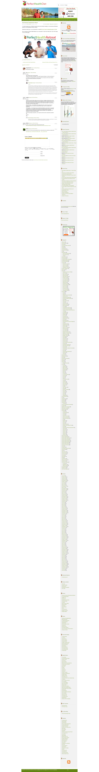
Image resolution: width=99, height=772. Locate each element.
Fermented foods (65, 379)
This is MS (63, 588)
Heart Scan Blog (64, 601)
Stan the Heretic (64, 694)
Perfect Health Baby (65, 436)
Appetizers (64, 366)
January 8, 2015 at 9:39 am (33, 97)
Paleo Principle (64, 435)
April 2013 (63, 532)
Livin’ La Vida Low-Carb (65, 680)
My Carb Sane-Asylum (65, 737)
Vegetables (64, 395)
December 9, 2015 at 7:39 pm (34, 117)
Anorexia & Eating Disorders (67, 298)
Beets (64, 371)
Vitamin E (64, 433)
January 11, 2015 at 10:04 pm (33, 123)
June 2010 (63, 570)
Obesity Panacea (64, 739)
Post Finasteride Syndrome (67, 342)
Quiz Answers (64, 451)
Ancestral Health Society (66, 245)
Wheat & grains (65, 465)
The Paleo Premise (65, 752)
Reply (56, 68)
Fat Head (63, 668)
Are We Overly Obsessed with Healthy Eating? (69, 177)
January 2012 (64, 548)
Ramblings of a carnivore (66, 743)
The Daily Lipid (64, 750)
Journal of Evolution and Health (67, 404)
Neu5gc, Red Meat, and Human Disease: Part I (50, 62)
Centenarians (64, 258)
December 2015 (64, 496)
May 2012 (63, 543)
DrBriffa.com (64, 597)
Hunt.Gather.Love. (65, 676)
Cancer (64, 306)
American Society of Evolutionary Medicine (68, 595)
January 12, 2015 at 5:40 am (32, 128)
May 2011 (63, 557)
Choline (64, 413)
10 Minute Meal (64, 636)
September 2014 (64, 512)
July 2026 (63, 475)
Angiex (63, 246)
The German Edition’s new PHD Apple (68, 185)
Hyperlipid (63, 730)
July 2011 (63, 555)
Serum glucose (65, 254)
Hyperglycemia (65, 323)
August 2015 (64, 501)
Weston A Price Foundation (66, 698)
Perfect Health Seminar (65, 443)
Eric (29, 117)
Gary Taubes (64, 729)
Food (63, 364)
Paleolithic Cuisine (66, 267)
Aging (64, 293)
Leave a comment (54, 24)
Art (62, 251)
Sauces (64, 390)
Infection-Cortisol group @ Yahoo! (67, 731)
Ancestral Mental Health (65, 658)
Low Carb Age (64, 681)
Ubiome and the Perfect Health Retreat (28, 62)
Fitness (63, 361)
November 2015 (64, 497)
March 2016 (64, 493)
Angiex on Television (65, 195)
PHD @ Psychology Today (66, 713)
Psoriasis (64, 343)
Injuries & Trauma (65, 327)
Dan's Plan (63, 269)
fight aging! (63, 728)
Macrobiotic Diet (65, 281)
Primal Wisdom (64, 690)
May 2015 (63, 504)
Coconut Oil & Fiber (66, 374)
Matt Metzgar (64, 735)
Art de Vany (64, 660)
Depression (64, 313)
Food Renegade (64, 640)
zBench (46, 769)
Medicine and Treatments (66, 406)
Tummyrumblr (64, 650)
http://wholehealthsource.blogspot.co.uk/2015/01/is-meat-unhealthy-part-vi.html (38, 125)
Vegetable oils (65, 464)
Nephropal (63, 605)
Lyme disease (65, 330)
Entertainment (64, 356)
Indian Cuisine (65, 266)
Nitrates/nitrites (65, 424)
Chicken (64, 373)
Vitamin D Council (65, 610)
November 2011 (64, 550)
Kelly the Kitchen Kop (65, 643)
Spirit (63, 457)
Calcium (64, 411)
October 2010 (64, 565)
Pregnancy (63, 447)
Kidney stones (65, 328)
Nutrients (63, 410)
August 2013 (64, 527)
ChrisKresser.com (64, 577)
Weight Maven (64, 697)
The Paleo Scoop (64, 706)
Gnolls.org (63, 671)
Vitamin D (64, 432)
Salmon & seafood (66, 389)
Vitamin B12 (65, 429)
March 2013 (64, 533)
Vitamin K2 (64, 434)
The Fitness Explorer (65, 627)
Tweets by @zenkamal (64, 220)
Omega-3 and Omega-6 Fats (67, 425)
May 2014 (63, 517)
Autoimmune (65, 303)
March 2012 (64, 546)
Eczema (64, 319)
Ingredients (63, 402)
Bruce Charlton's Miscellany (66, 723)
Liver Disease (65, 329)
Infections (64, 326)
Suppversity (64, 625)
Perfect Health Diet (66, 284)
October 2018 (64, 481)
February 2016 (64, 494)
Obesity (64, 337)
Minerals (64, 421)
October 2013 (64, 525)
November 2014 (64, 511)
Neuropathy (65, 336)
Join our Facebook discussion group (66, 206)
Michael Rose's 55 (65, 736)
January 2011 (64, 562)
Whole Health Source (65, 753)
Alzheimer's (64, 296)
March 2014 (64, 519)
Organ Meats (65, 383)
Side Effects (64, 456)
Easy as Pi (63, 666)
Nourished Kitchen (65, 644)
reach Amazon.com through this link (67, 90)
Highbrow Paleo (64, 675)
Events (63, 357)
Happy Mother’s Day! (65, 190)
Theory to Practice (65, 629)
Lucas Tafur (64, 734)
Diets (63, 270)
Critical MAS (64, 665)
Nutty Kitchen (64, 645)
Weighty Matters (64, 611)
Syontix (63, 749)
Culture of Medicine (65, 268)
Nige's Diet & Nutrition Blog (66, 687)
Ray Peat (63, 744)
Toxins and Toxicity (65, 462)
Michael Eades (64, 604)
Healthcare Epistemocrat (66, 673)
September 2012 (64, 540)
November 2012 (64, 538)
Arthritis (64, 299)
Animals (63, 247)
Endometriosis (65, 320)
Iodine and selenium (66, 418)
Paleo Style (64, 742)
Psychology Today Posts (66, 448)
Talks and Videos (64, 459)
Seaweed (64, 391)
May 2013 (63, 531)
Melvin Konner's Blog (65, 603)
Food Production (64, 396)
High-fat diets (65, 275)
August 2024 (64, 478)
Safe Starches (65, 387)
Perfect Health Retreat (65, 442)
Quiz (62, 450)
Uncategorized (64, 466)
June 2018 (63, 482)
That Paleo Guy (64, 695)
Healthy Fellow (64, 674)
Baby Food (64, 367)
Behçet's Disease (65, 304)
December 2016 (64, 488)
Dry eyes (64, 315)
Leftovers (64, 381)
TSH (63, 255)
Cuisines (63, 262)
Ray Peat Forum (64, 705)
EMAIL (42, 153)
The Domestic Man (65, 649)
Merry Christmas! (64, 191)
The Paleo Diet (64, 751)
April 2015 (63, 505)
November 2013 (64, 524)
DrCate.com (64, 598)
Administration (64, 243)
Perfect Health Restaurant (66, 441)
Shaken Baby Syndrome (66, 351)
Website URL (43, 155)
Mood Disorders (65, 334)
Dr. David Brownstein (65, 596)
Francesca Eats (64, 641)
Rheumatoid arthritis (66, 345)
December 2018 (64, 480)
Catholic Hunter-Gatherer (66, 664)
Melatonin (64, 420)
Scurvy (64, 350)
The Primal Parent (65, 696)
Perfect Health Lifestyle (65, 439)
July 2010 (63, 569)
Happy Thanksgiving (65, 192)
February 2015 (64, 508)
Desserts (64, 375)
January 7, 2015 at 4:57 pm (35, 67)
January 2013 (64, 535)
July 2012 (63, 542)
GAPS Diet (64, 273)
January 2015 (64, 509)
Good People (64, 398)
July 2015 (63, 502)
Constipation (65, 312)
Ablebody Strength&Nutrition (66, 618)
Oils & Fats (64, 382)
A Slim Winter (64, 657)
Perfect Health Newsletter (66, 440)
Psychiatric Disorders (66, 344)
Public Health (64, 449)
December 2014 (64, 510)
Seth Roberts (64, 746)
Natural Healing (64, 409)
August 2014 (64, 513)
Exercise (63, 359)
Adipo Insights (64, 721)
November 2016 (64, 489)
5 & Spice (63, 637)
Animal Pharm (64, 722)
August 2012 (64, 541)
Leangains (63, 679)
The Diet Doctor (64, 609)
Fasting (63, 360)
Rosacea (64, 346)
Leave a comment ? (26, 64)
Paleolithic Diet (65, 283)
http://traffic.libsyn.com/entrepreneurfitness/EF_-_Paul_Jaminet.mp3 (36, 131)
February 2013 (64, 534)
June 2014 (63, 516)
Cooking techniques (65, 260)
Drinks (64, 376)
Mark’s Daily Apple (65, 683)
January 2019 (64, 479)
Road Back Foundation (65, 587)
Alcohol (63, 244)
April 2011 (63, 558)
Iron (63, 419)
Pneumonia (64, 341)
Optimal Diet (65, 282)
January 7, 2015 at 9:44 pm (31, 72)
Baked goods (65, 368)
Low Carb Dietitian (65, 682)
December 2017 (64, 486)
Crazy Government (65, 261)
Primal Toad (64, 689)
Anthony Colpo (64, 659)
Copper (64, 414)
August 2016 (64, 490)
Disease (63, 291)
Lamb (64, 380)
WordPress (55, 769)
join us (64, 40)
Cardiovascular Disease (66, 308)
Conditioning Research (65, 620)
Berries (64, 372)
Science (63, 455)
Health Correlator (64, 672)
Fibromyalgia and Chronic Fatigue (68, 321)
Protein (64, 426)
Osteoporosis (65, 338)
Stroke (64, 353)
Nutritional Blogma (65, 738)
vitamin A (64, 428)
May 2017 (63, 487)
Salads (64, 388)
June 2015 (63, 503)
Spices (64, 394)
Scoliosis (64, 349)
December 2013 (64, 523)
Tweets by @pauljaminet (65, 213)
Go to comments (47, 24)
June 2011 (63, 556)
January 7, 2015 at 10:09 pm (37, 82)
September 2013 (64, 526)
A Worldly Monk (64, 720)
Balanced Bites (64, 661)
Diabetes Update (64, 585)
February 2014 (64, 520)
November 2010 (64, 564)
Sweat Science (64, 626)
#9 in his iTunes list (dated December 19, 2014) (49, 29)
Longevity (63, 405)
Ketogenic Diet (65, 277)
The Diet (66, 152)
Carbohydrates (65, 412)
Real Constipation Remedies (66, 691)
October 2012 (64, 539)
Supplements (64, 458)
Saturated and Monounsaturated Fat (68, 427)
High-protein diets (65, 276)
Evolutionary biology (65, 358)
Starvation (64, 352)
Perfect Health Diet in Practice (66, 688)
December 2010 (64, 563)
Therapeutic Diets (65, 290)
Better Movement (64, 619)
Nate (62, 152)
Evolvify (63, 667)
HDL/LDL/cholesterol (66, 253)
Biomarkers (64, 252)
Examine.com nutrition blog (66, 727)
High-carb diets (65, 274)
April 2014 (63, 518)
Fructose (64, 463)
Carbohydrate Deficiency (67, 307)
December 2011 (64, 549)
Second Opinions (64, 745)
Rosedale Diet (65, 288)
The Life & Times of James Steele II (67, 628)
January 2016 (64, 495)
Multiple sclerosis (65, 335)
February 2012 (64, 547)
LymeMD (63, 602)
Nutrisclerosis (64, 586)
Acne (63, 292)
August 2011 (64, 554)
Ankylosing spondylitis (66, 297)
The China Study (65, 289)
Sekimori (38, 769)
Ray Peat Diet (65, 285)
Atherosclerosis (65, 300)
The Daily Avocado (65, 648)
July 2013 (63, 528)
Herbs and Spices (65, 417)
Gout (63, 322)
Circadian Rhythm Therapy (66, 259)
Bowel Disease (65, 305)
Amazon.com (73, 88)
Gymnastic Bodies (65, 621)
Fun (62, 397)
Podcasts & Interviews (26, 59)
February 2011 (64, 561)
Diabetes (64, 314)
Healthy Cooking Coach (65, 642)
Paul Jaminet (29, 24)
